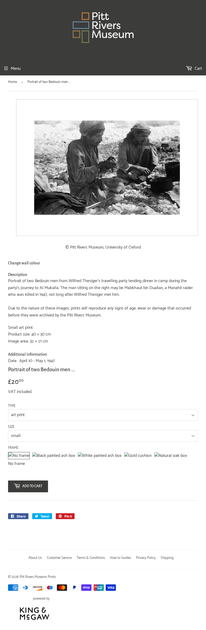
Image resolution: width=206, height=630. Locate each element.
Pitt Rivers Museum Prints (38, 577)
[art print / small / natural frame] (170, 456)
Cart (198, 68)
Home (12, 82)
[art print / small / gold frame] (138, 456)
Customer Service (59, 558)
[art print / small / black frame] (53, 456)
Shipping (167, 558)
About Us (35, 558)
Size (11, 427)
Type (12, 406)
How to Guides (120, 558)
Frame (13, 448)
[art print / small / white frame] (100, 456)
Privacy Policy (146, 558)
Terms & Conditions (91, 558)
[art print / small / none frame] (19, 456)
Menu (15, 68)
